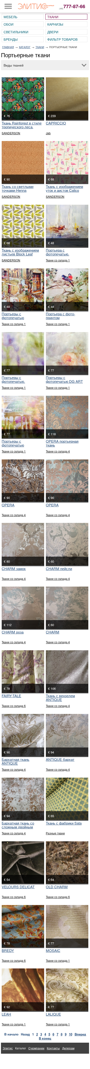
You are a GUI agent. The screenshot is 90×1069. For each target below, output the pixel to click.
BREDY (8, 950)
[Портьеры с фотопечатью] (23, 289)
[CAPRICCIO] (67, 98)
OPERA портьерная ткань (62, 443)
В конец (45, 1038)
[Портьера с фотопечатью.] (67, 226)
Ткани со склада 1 (58, 260)
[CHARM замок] (23, 544)
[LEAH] (23, 989)
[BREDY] (23, 926)
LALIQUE (53, 1014)
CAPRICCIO (56, 122)
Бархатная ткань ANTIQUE (15, 761)
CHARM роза (13, 631)
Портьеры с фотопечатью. (13, 379)
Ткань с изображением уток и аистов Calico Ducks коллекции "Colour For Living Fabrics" (66, 192)
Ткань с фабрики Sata (64, 823)
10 (70, 1034)
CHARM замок (14, 568)
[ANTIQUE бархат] (67, 735)
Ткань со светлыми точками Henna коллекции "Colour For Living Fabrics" (20, 192)
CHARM (52, 631)
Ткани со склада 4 (58, 451)
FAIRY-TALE (11, 695)
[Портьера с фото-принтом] (67, 289)
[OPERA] (23, 480)
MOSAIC (53, 950)
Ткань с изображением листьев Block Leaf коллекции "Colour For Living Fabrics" (20, 256)
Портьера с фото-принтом (60, 315)
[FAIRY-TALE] (23, 671)
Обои (8, 24)
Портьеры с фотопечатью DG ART (64, 379)
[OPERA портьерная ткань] (67, 417)
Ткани (52, 16)
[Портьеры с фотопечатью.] (23, 353)
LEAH (6, 1014)
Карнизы (55, 24)
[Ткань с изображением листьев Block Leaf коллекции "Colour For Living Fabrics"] (23, 226)
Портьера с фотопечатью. (57, 252)
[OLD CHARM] (67, 862)
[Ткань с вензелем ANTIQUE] (67, 671)
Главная (8, 47)
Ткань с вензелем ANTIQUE (60, 697)
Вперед (80, 1034)
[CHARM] (67, 608)
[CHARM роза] (23, 608)
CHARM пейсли (59, 568)
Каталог (24, 47)
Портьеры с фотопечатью (13, 315)
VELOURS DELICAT (18, 886)
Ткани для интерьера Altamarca (24, 1059)
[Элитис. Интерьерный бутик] (36, 6)
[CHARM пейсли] (67, 544)
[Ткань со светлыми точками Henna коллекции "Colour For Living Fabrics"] (23, 162)
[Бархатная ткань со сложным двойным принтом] (23, 799)
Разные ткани (55, 833)
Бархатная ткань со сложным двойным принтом (18, 826)
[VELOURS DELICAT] (23, 862)
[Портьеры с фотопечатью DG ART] (67, 353)
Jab (48, 133)
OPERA (8, 504)
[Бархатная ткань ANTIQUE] (23, 735)
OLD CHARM (57, 886)
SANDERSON (11, 133)
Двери (52, 31)
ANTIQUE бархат (60, 759)
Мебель (10, 16)
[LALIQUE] (67, 989)
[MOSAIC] (67, 926)
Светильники (16, 31)
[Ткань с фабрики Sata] (67, 799)
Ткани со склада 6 (14, 706)
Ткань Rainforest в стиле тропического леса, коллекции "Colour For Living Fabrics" (22, 128)
